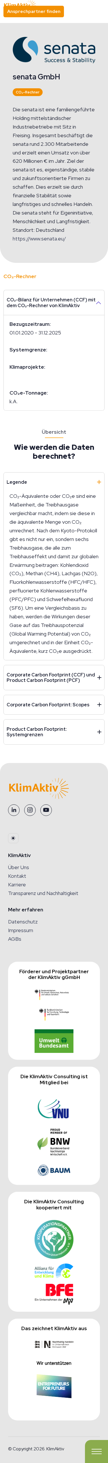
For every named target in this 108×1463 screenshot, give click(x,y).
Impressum (20, 930)
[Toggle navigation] (96, 1451)
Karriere (17, 884)
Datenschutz (23, 921)
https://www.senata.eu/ (39, 238)
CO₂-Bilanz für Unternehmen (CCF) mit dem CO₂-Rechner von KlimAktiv (51, 302)
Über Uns (18, 867)
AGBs (14, 939)
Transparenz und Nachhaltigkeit (43, 893)
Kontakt (17, 876)
